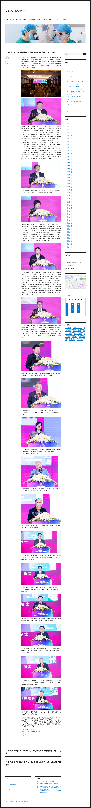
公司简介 (12, 19)
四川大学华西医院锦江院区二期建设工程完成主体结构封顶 (49, 786)
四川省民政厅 (68, 327)
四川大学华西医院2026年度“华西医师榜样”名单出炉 (47, 781)
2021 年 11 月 (69, 207)
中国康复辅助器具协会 (77, 327)
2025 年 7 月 (69, 141)
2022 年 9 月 (69, 192)
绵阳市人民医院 (78, 335)
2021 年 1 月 (69, 222)
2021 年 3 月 (69, 219)
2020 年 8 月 (69, 229)
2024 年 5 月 (69, 162)
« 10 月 (69, 317)
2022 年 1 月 (69, 204)
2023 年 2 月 (69, 184)
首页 (6, 19)
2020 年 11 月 (69, 225)
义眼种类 (45, 19)
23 (66, 312)
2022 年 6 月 (69, 196)
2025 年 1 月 (69, 150)
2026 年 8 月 (69, 122)
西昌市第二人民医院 (78, 333)
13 (78, 307)
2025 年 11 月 (69, 135)
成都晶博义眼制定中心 (15, 10)
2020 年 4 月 (69, 235)
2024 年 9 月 (69, 156)
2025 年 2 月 (69, 149)
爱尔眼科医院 (72, 339)
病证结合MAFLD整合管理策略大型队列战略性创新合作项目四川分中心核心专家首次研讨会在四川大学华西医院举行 (76, 91)
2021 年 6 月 (69, 214)
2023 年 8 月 (69, 175)
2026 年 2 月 (69, 131)
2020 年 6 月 (69, 232)
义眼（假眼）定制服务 (35, 19)
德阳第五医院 (74, 336)
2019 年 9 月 (69, 246)
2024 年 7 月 (69, 159)
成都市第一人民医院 (77, 330)
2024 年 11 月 (69, 153)
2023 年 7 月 (69, 177)
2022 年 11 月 (69, 189)
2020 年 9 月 (69, 228)
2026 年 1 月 (69, 132)
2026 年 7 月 (69, 123)
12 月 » (81, 317)
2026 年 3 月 (69, 129)
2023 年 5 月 (69, 180)
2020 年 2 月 (69, 238)
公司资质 (18, 19)
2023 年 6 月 (69, 178)
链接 (6, 65)
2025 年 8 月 (69, 140)
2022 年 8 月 (69, 193)
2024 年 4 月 (69, 163)
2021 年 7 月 (69, 213)
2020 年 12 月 (69, 223)
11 (72, 307)
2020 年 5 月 (69, 234)
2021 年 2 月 (69, 220)
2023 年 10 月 (69, 172)
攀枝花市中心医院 (77, 332)
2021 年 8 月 (69, 211)
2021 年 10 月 (69, 208)
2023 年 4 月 (69, 181)
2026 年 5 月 (69, 126)
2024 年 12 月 (69, 152)
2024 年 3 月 (69, 165)
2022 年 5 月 (69, 198)
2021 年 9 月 (69, 210)
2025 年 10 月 (69, 137)
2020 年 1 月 (69, 240)
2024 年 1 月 (69, 168)
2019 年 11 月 (69, 243)
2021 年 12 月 (69, 205)
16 (66, 309)
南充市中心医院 (80, 339)
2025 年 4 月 (69, 146)
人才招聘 (58, 19)
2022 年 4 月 (69, 199)
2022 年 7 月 (69, 195)
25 (72, 312)
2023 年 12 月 (69, 169)
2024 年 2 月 (69, 166)
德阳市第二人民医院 (72, 338)
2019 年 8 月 (69, 247)
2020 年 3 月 (69, 237)
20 (78, 309)
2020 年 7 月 (69, 231)
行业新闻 (25, 19)
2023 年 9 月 (69, 174)
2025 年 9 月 (69, 138)
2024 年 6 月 (69, 161)
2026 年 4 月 (69, 128)
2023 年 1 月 (69, 186)
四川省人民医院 (77, 329)
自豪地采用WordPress (25, 801)
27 (78, 312)
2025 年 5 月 (69, 144)
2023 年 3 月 (69, 183)
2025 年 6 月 (69, 143)
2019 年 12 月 (69, 241)
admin (6, 61)
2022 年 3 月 (69, 201)
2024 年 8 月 (69, 158)
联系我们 (64, 19)
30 (66, 314)
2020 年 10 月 (69, 226)
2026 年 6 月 (69, 125)
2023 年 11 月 (69, 171)
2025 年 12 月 (69, 134)
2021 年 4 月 (69, 217)
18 (72, 309)
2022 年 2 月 (69, 202)
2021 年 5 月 (69, 216)
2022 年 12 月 (69, 187)
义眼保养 (51, 19)
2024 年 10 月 (69, 155)
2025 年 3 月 (69, 147)
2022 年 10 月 (69, 190)
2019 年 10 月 (69, 244)
